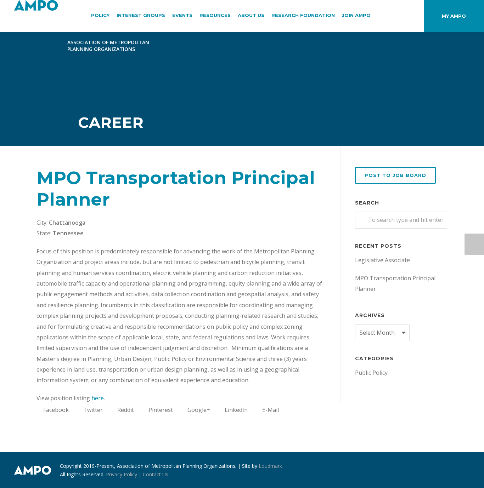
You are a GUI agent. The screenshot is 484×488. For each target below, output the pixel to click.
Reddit (125, 410)
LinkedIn (235, 410)
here (97, 398)
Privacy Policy (121, 474)
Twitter (92, 410)
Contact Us (155, 474)
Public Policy (371, 373)
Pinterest (160, 410)
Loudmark (270, 466)
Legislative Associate (382, 260)
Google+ (198, 410)
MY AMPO (454, 16)
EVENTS (182, 15)
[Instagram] (448, 470)
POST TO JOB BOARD (395, 175)
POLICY (100, 15)
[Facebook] (434, 470)
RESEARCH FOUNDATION (303, 15)
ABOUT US (251, 15)
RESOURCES (215, 15)
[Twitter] (463, 470)
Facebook (55, 410)
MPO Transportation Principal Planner (395, 283)
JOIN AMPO (356, 15)
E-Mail (270, 410)
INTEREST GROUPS (141, 15)
